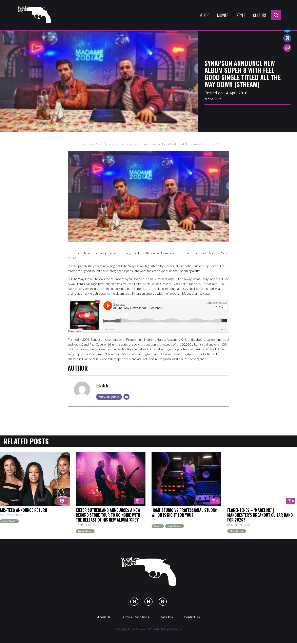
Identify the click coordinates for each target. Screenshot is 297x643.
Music (204, 15)
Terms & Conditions (135, 617)
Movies (223, 15)
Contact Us (192, 617)
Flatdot (103, 385)
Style (240, 15)
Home (82, 144)
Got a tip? (166, 617)
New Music (95, 144)
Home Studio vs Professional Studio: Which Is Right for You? (184, 512)
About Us (104, 617)
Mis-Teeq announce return (23, 510)
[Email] (126, 397)
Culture (259, 15)
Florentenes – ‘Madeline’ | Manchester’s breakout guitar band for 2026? (260, 515)
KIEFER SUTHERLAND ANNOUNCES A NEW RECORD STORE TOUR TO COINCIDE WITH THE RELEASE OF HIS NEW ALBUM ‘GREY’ (108, 515)
